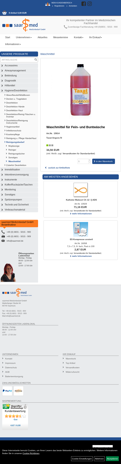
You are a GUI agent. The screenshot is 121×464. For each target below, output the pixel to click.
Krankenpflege (13, 134)
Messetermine (60, 37)
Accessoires (11, 65)
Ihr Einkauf (94, 37)
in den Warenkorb (104, 161)
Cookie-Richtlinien (31, 453)
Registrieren (59, 6)
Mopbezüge (13, 146)
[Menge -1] (90, 162)
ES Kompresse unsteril (81, 239)
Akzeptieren (112, 458)
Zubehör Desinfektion (16, 165)
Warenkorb (71, 358)
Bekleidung (11, 75)
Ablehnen (99, 458)
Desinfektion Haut (14, 110)
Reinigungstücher (16, 153)
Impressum (10, 363)
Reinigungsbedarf (15, 142)
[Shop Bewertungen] (15, 416)
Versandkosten (73, 367)
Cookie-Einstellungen (82, 458)
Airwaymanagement (15, 70)
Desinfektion (12, 103)
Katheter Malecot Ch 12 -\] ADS (81, 200)
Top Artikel (70, 363)
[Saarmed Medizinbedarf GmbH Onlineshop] (30, 25)
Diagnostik (10, 80)
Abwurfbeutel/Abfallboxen (18, 95)
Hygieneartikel (12, 127)
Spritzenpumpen (13, 199)
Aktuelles (42, 37)
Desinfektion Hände (15, 106)
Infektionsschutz (13, 130)
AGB (7, 372)
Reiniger (12, 150)
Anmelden (73, 6)
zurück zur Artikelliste (59, 168)
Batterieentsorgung (14, 376)
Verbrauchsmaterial (15, 209)
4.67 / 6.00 (15, 425)
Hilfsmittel (10, 85)
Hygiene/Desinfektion (16, 90)
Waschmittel (14, 161)
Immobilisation (12, 169)
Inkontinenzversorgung (17, 174)
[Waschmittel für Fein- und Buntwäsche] (81, 89)
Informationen (12, 44)
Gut (15, 419)
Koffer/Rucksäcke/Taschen (19, 184)
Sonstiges (13, 157)
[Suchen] (36, 60)
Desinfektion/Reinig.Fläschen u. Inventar (21, 115)
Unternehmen (23, 37)
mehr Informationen (81, 213)
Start (7, 37)
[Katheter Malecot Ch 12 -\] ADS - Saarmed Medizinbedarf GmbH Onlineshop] (81, 189)
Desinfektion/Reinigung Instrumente (17, 121)
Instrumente (11, 179)
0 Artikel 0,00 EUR (18, 13)
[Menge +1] (90, 160)
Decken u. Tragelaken (16, 99)
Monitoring (10, 189)
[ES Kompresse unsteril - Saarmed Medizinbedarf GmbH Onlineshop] (81, 229)
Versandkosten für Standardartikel (78, 153)
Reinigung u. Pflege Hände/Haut (21, 138)
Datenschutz (11, 367)
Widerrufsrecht (72, 372)
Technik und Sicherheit (17, 204)
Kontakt (78, 37)
